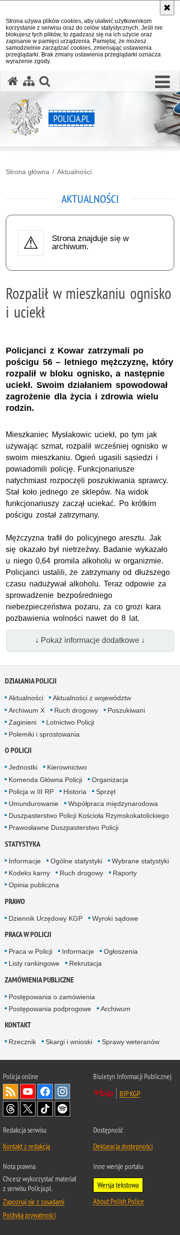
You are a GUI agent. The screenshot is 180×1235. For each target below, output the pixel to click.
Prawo (15, 901)
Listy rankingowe (34, 963)
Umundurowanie (34, 803)
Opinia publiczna (34, 885)
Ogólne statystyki (76, 861)
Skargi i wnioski (69, 1042)
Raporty (125, 873)
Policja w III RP (31, 791)
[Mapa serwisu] (29, 81)
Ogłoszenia (121, 951)
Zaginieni (22, 722)
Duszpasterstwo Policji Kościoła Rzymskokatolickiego (89, 815)
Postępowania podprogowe (50, 1009)
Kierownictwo (67, 767)
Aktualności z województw (92, 698)
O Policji (18, 750)
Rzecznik (22, 1042)
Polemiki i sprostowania (44, 734)
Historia (74, 791)
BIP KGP (130, 1093)
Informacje (25, 861)
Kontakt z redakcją (26, 1146)
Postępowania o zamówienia (52, 997)
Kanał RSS (10, 1091)
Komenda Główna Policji (45, 779)
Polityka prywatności (29, 1215)
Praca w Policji (28, 934)
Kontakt (18, 1025)
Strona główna (27, 172)
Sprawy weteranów (130, 1042)
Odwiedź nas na (28, 1091)
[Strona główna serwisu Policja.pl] (13, 81)
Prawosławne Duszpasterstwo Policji (64, 827)
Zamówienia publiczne (39, 980)
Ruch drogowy (76, 710)
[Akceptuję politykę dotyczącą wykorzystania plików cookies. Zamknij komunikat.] (167, 7)
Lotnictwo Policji (70, 722)
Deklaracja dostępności (123, 1146)
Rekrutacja (85, 963)
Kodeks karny (29, 873)
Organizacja (110, 779)
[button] (162, 82)
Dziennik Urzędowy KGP (46, 918)
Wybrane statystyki (140, 861)
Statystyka (22, 844)
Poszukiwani (126, 710)
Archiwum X (27, 710)
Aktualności (74, 172)
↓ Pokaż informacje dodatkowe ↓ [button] (90, 640)
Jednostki (23, 767)
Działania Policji (31, 681)
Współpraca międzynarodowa (113, 803)
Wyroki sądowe (115, 918)
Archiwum (116, 1009)
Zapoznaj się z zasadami (33, 1201)
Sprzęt (106, 791)
